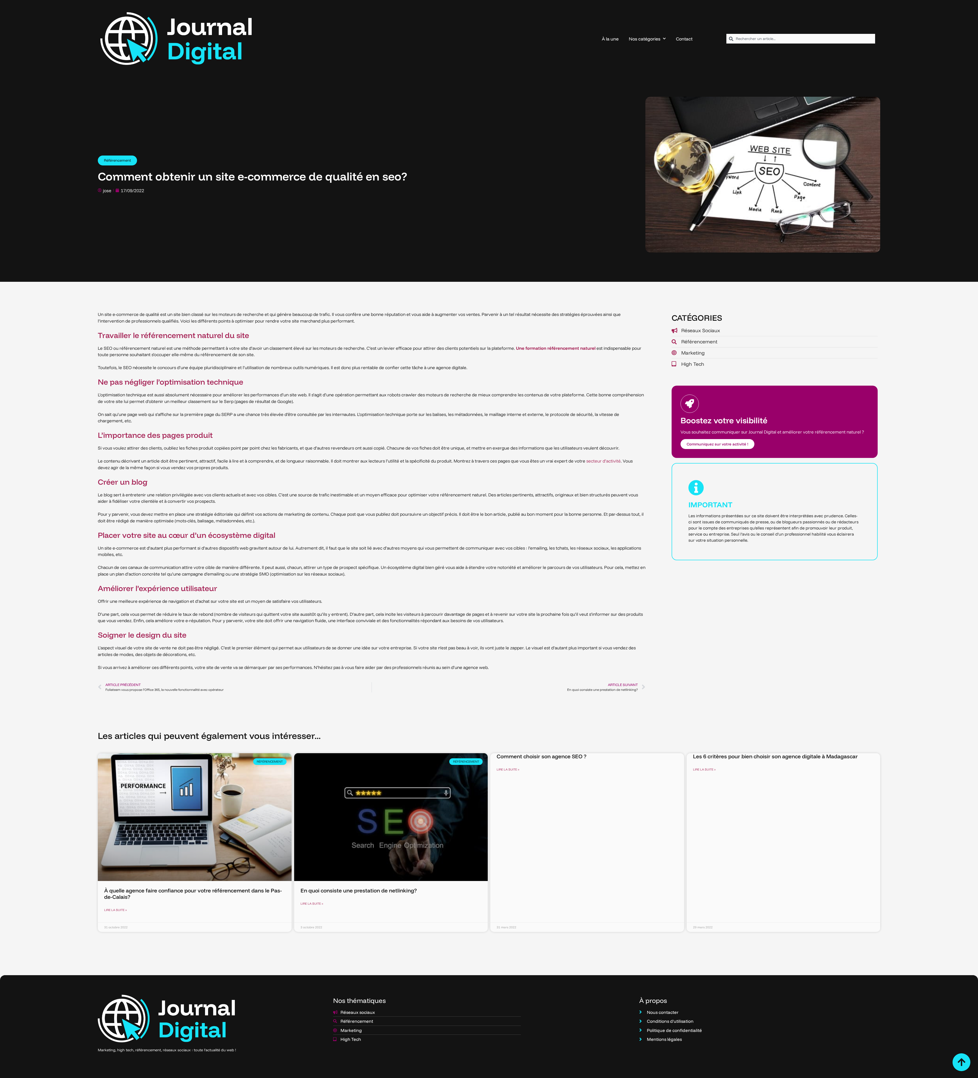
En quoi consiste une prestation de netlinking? (359, 890)
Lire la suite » (115, 910)
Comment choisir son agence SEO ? (541, 756)
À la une (610, 38)
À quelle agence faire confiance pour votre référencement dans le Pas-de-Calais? (193, 893)
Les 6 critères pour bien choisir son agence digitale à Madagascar (775, 756)
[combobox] (800, 39)
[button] (117, 160)
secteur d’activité (603, 461)
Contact (684, 38)
